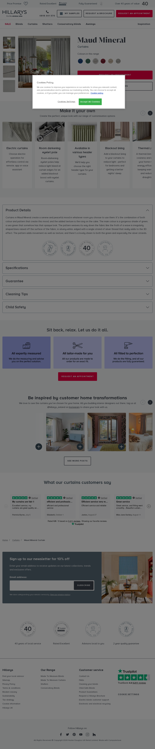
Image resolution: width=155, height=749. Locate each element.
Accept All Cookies (90, 102)
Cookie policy (97, 93)
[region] (78, 92)
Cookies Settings (66, 101)
